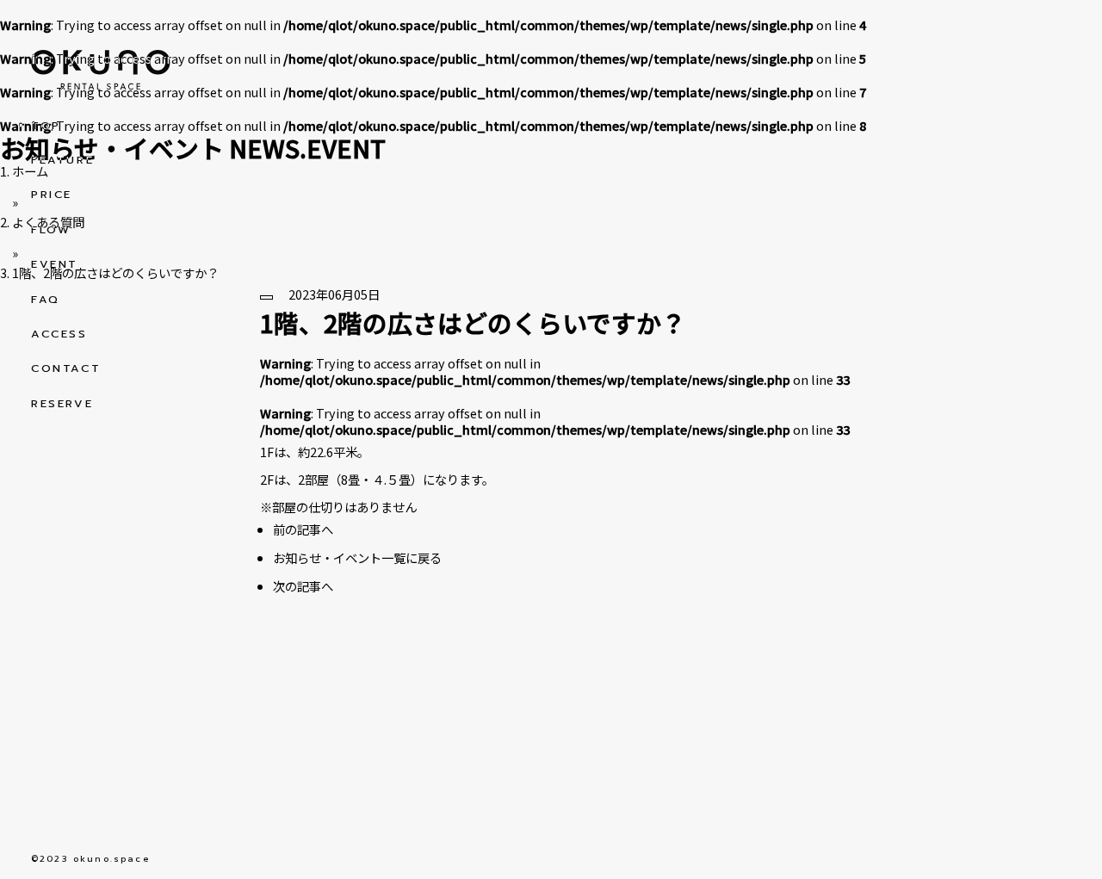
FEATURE (62, 160)
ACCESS (59, 334)
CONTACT (66, 368)
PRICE (51, 194)
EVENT (54, 264)
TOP (46, 125)
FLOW (51, 230)
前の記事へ (303, 529)
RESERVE (62, 404)
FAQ (45, 299)
